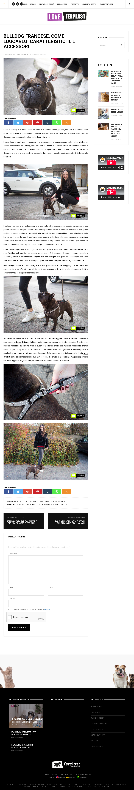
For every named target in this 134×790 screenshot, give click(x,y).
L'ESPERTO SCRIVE (98, 729)
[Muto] (119, 167)
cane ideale (24, 502)
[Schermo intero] (122, 167)
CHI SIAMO (54, 774)
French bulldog (36, 502)
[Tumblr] (47, 122)
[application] (111, 162)
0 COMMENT (23, 54)
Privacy (47, 610)
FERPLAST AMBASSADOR (100, 724)
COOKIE (88, 774)
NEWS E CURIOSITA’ (46, 4)
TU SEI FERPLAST (106, 4)
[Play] (101, 167)
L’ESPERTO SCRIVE (89, 4)
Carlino (49, 146)
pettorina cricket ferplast (38, 504)
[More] (66, 122)
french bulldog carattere (55, 502)
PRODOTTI (75, 4)
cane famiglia (12, 502)
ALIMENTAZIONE (97, 707)
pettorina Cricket (21, 342)
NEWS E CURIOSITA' (98, 735)
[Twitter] (18, 122)
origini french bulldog (16, 504)
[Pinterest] (37, 122)
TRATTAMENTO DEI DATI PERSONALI (72, 774)
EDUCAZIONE (62, 4)
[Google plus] (27, 122)
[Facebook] (8, 122)
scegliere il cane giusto (60, 504)
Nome (12, 587)
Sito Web (13, 598)
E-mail (52, 587)
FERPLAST (51, 777)
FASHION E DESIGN (28, 4)
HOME (47, 774)
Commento (14, 554)
